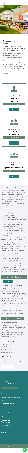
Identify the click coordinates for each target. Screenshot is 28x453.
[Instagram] (7, 437)
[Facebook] (2, 437)
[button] (25, 2)
